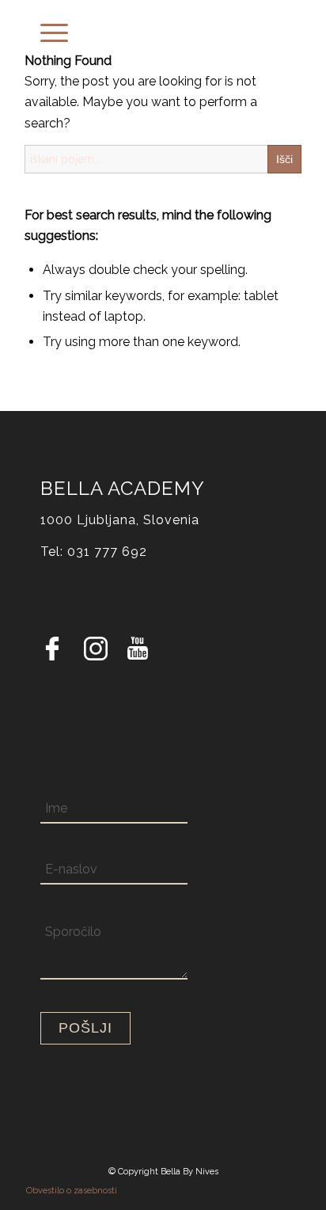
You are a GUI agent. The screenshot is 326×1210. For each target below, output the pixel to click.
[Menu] (46, 31)
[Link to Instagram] (96, 652)
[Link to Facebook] (52, 652)
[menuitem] (46, 31)
